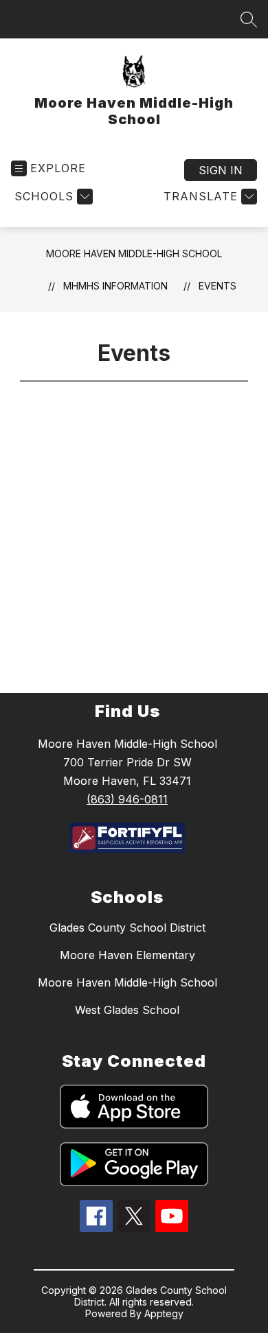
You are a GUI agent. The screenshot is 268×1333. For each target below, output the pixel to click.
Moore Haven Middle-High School (134, 253)
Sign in (221, 170)
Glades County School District (127, 927)
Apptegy (163, 1313)
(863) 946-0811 (127, 799)
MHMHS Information (115, 286)
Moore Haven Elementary (127, 955)
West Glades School (127, 1010)
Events (217, 286)
